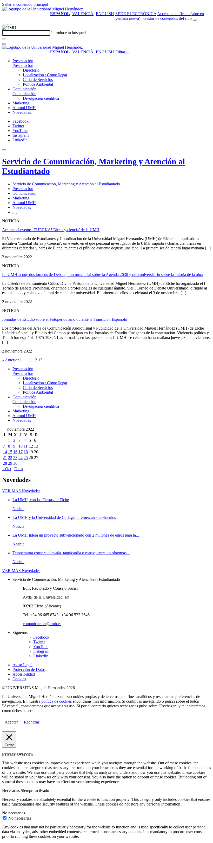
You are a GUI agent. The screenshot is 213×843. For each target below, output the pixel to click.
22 (10, 457)
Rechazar (31, 722)
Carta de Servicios (38, 79)
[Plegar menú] (127, 53)
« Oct (6, 469)
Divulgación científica (41, 98)
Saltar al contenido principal (25, 4)
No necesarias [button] (13, 813)
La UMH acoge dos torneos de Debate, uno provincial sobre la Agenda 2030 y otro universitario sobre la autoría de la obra (102, 274)
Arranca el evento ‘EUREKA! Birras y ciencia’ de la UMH (50, 230)
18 (26, 452)
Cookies (19, 679)
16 (15, 452)
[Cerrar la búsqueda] (4, 44)
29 (10, 463)
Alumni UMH (24, 107)
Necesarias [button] (11, 790)
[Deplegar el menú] (14, 213)
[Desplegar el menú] (9, 24)
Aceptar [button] (11, 722)
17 (20, 452)
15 (10, 452)
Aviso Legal (22, 665)
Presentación (22, 61)
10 (20, 446)
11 (30, 360)
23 (15, 457)
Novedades (21, 112)
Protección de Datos (28, 669)
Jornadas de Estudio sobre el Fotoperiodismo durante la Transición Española (64, 319)
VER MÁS (21, 491)
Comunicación (24, 89)
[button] (22, 65)
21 (5, 457)
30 (15, 463)
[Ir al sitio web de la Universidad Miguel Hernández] (42, 9)
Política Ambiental (38, 84)
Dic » (18, 469)
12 (35, 360)
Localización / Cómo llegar (45, 75)
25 (26, 457)
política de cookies (56, 701)
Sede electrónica (135, 13)
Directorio (31, 70)
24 (20, 457)
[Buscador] (195, 20)
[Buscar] (4, 39)
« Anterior (10, 360)
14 (5, 452)
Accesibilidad (23, 674)
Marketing (20, 103)
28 (5, 463)
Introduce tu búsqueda (69, 32)
